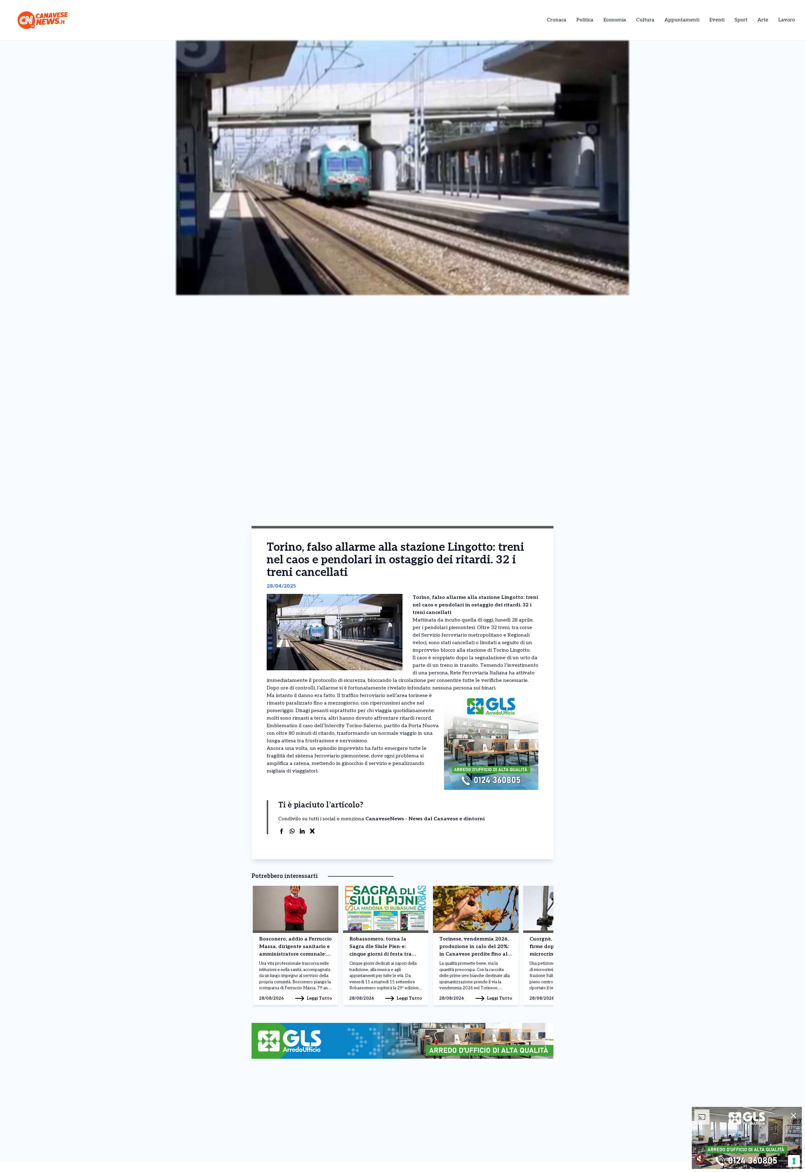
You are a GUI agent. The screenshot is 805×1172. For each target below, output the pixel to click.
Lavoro (786, 20)
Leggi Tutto (319, 998)
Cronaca (556, 20)
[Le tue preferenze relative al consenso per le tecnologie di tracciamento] (794, 1161)
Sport (741, 20)
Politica (584, 20)
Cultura (645, 20)
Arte (763, 20)
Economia (614, 20)
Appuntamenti (681, 20)
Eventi (716, 20)
